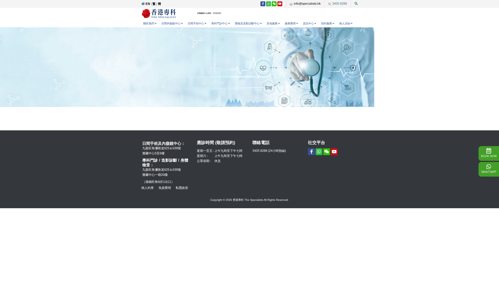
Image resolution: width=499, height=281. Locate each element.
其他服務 (272, 23)
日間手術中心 (196, 23)
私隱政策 (182, 187)
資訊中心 (308, 23)
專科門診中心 (219, 23)
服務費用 (290, 23)
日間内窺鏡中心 (170, 23)
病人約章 (147, 187)
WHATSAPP (488, 172)
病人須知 (344, 23)
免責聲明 (164, 187)
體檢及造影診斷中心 (247, 23)
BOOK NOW (489, 156)
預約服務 (326, 23)
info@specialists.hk (307, 3)
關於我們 (148, 23)
